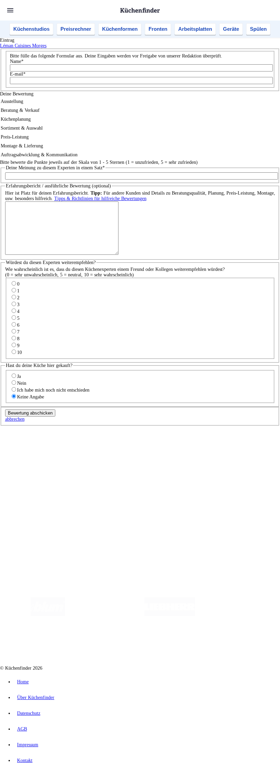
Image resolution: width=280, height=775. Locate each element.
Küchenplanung (29, 464)
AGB (22, 729)
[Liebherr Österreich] (169, 614)
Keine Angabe (30, 396)
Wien (136, 446)
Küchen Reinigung (32, 469)
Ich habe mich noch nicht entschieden (53, 390)
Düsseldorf (151, 446)
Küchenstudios (31, 29)
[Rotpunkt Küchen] (136, 641)
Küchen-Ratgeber (30, 475)
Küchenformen (120, 29)
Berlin (45, 446)
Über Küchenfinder (32, 480)
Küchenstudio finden (34, 435)
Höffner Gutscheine (252, 452)
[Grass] (104, 614)
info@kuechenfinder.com (123, 533)
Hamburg (59, 446)
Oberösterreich (118, 446)
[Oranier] (236, 614)
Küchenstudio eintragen (36, 515)
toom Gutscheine (145, 452)
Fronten (158, 29)
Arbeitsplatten (195, 29)
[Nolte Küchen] (96, 641)
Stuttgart (197, 446)
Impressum (27, 744)
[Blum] (48, 614)
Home (23, 681)
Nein (21, 383)
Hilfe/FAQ (24, 486)
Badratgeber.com (30, 491)
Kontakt (24, 760)
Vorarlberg (95, 446)
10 (19, 352)
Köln (184, 446)
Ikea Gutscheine (47, 452)
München (77, 446)
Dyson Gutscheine (114, 452)
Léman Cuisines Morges (23, 45)
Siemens (226, 446)
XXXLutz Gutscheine (79, 452)
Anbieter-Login (33, 520)
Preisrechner (75, 29)
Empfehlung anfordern (36, 440)
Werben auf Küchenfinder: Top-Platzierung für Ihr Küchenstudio (76, 509)
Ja (19, 376)
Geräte (231, 29)
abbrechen (15, 419)
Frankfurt (170, 446)
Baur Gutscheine (174, 452)
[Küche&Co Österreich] (186, 641)
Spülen (258, 29)
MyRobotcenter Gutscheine (212, 452)
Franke (211, 446)
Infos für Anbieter (31, 504)
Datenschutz (28, 713)
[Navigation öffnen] (10, 10)
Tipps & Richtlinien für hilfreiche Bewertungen (100, 198)
